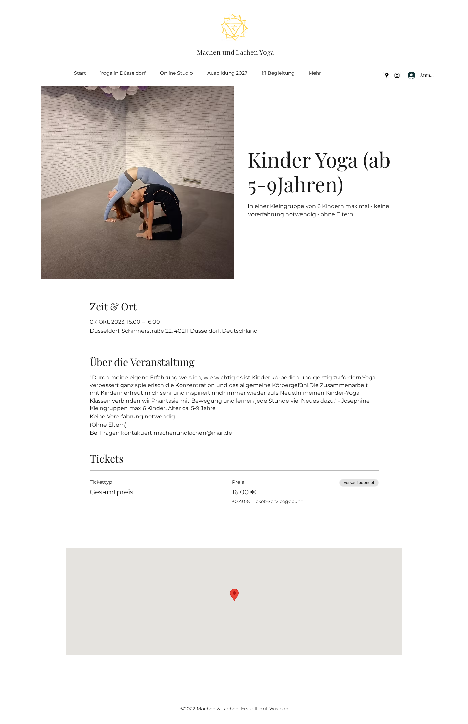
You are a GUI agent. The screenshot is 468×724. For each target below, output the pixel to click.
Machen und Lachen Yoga (235, 52)
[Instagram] (397, 75)
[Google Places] (386, 75)
